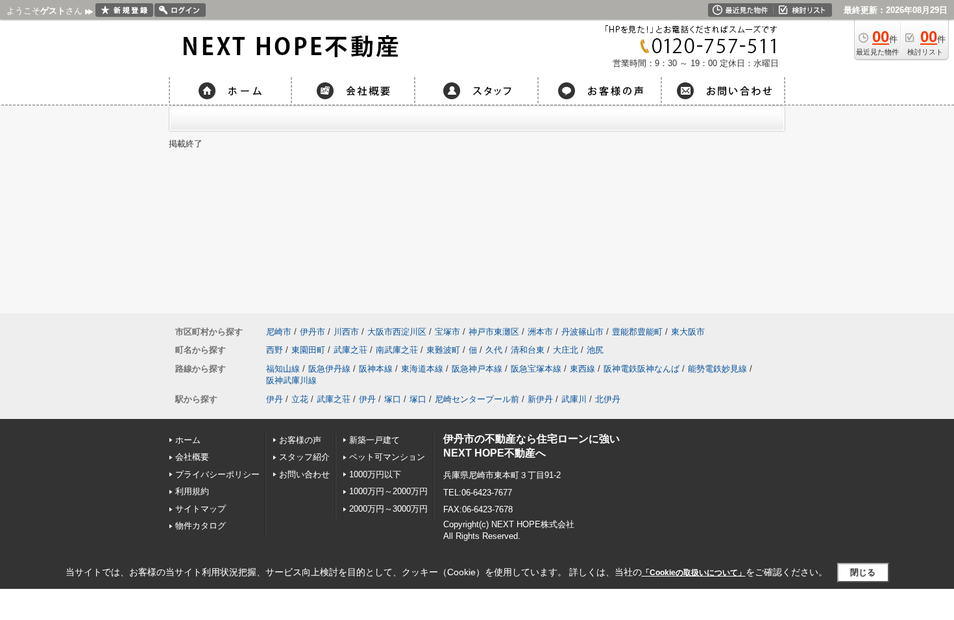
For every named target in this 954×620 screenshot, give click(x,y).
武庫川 (574, 399)
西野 (274, 350)
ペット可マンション (387, 457)
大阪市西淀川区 (396, 332)
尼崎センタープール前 (477, 399)
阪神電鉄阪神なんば (641, 369)
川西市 (346, 332)
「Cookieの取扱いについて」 (694, 572)
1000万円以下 (375, 474)
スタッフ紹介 (304, 457)
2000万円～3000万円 (388, 509)
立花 (299, 399)
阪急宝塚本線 (536, 369)
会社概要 (192, 457)
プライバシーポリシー (217, 474)
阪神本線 (376, 369)
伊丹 (274, 399)
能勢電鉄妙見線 (717, 369)
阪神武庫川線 (291, 380)
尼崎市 (278, 332)
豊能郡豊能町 (637, 332)
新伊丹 (540, 399)
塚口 (392, 399)
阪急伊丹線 (329, 369)
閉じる (862, 572)
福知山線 (283, 369)
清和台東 (527, 350)
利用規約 (192, 491)
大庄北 (565, 350)
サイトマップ (200, 509)
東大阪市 (688, 332)
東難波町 (443, 350)
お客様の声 (300, 440)
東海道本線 (422, 369)
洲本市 (540, 332)
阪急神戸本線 (477, 369)
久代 (493, 350)
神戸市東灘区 (494, 332)
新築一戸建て (374, 440)
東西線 (582, 369)
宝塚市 (447, 332)
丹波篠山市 (582, 332)
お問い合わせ (304, 474)
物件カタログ (200, 526)
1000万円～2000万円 (388, 491)
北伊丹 (607, 399)
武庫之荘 (350, 350)
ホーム (188, 440)
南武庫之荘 (397, 350)
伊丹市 (312, 332)
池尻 (595, 350)
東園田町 (308, 350)
